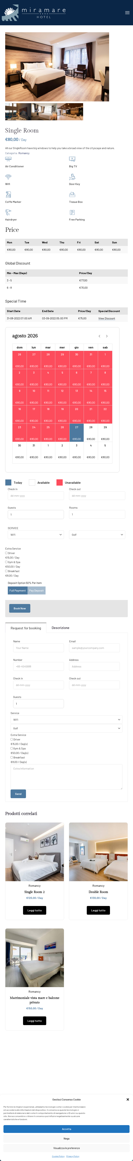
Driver (11, 553)
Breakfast (14, 571)
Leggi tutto (35, 910)
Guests (12, 507)
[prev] (99, 336)
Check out (75, 489)
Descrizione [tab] (60, 627)
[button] (128, 1099)
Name (16, 641)
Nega (66, 1138)
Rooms (73, 507)
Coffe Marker (13, 201)
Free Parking (77, 219)
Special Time (15, 301)
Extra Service (13, 548)
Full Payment (18, 590)
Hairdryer (11, 219)
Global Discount (17, 263)
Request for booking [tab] (26, 628)
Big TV (73, 166)
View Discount (106, 318)
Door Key (74, 183)
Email (72, 641)
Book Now (20, 608)
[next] (107, 336)
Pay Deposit (36, 590)
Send (18, 793)
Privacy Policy (72, 1156)
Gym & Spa (14, 562)
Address (74, 659)
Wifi (7, 183)
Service (13, 528)
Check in (12, 489)
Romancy (23, 153)
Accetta (66, 1128)
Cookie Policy (58, 1156)
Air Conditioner (14, 166)
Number (17, 659)
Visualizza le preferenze (66, 1148)
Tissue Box (76, 201)
